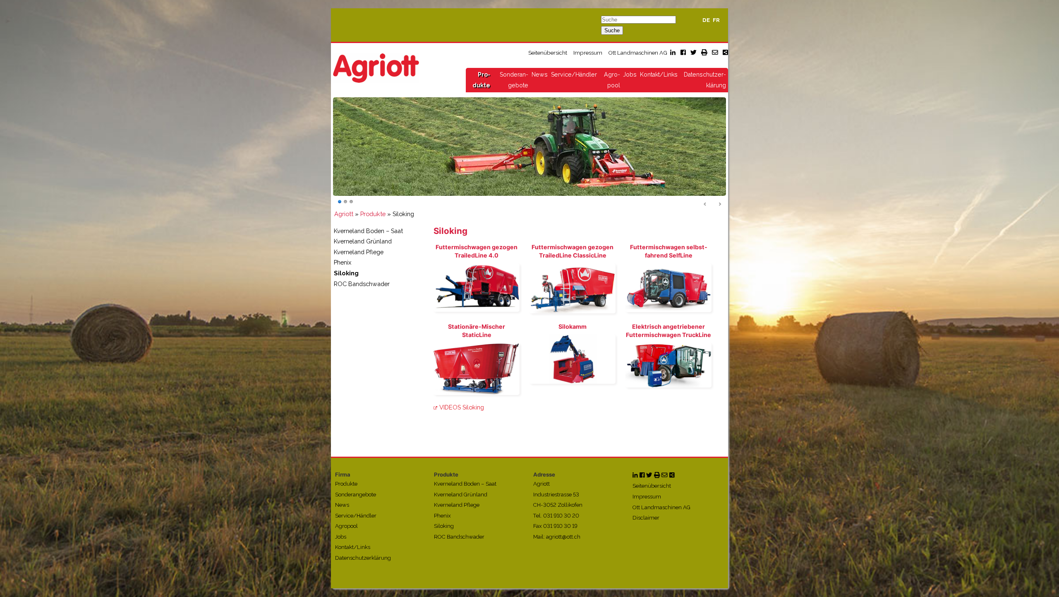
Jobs (630, 74)
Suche (612, 30)
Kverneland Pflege (358, 251)
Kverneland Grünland (363, 241)
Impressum (587, 52)
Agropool (346, 526)
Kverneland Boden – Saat (368, 230)
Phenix (342, 262)
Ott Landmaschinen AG (637, 52)
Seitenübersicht (547, 52)
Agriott (343, 213)
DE (706, 20)
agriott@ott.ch (563, 537)
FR (716, 20)
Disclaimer (646, 518)
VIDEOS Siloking (461, 407)
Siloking (346, 273)
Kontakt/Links (659, 74)
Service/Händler (574, 74)
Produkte (373, 213)
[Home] (376, 68)
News (540, 74)
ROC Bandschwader (362, 283)
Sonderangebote (355, 494)
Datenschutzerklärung (363, 558)
